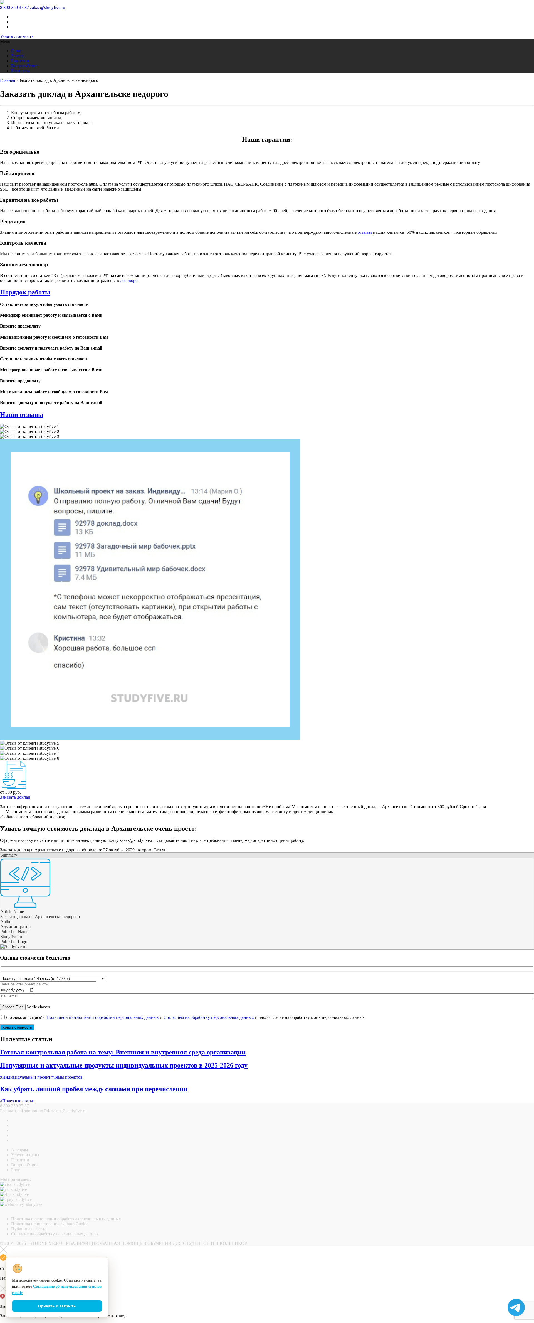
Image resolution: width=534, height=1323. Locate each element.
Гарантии (20, 60)
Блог (15, 1169)
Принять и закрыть (57, 1306)
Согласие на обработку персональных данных (55, 1233)
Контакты (20, 70)
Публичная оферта (28, 1228)
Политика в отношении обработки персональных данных (66, 1218)
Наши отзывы (21, 414)
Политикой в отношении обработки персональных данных (102, 1017)
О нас (16, 50)
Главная (7, 80)
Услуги (17, 55)
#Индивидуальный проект (25, 1077)
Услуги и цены (25, 1154)
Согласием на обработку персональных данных (209, 1017)
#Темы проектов (67, 1077)
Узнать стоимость (16, 36)
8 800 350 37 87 (14, 7)
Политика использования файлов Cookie (49, 1223)
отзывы (365, 232)
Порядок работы (25, 292)
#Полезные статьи (17, 1100)
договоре (128, 280)
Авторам (19, 1149)
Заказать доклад (15, 797)
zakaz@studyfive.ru (47, 7)
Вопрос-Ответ (24, 65)
